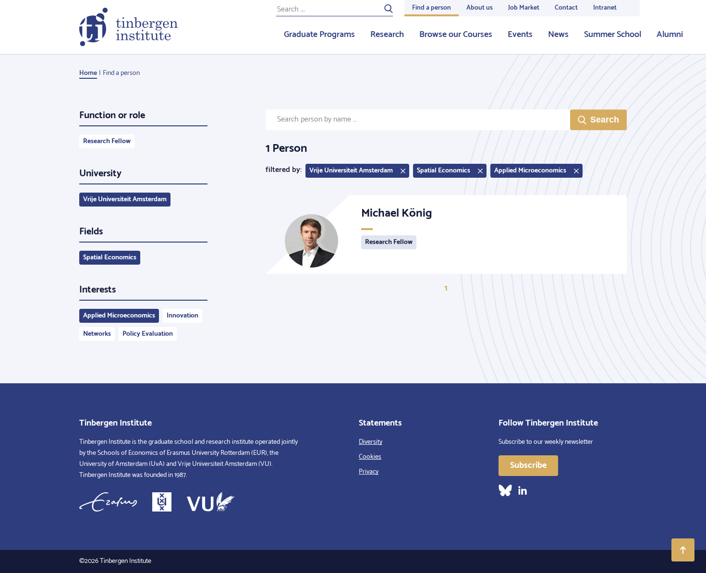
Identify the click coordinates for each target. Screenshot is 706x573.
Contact (566, 7)
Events (520, 34)
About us (479, 7)
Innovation (182, 315)
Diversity (370, 442)
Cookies (370, 457)
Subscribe (528, 465)
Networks (97, 334)
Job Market (523, 7)
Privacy (368, 471)
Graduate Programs (319, 34)
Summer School (612, 34)
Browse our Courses (455, 34)
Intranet (605, 7)
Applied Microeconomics (119, 315)
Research (387, 34)
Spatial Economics (109, 257)
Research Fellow (107, 141)
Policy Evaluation (147, 334)
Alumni (670, 34)
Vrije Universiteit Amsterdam (125, 199)
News (558, 34)
